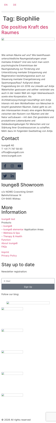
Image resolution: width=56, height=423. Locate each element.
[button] (28, 12)
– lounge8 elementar (12, 229)
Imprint (5, 252)
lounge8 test (8, 219)
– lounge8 (6, 226)
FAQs (4, 246)
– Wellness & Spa (10, 232)
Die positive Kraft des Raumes (24, 29)
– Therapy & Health (11, 236)
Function (6, 239)
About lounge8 (9, 243)
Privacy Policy (9, 255)
